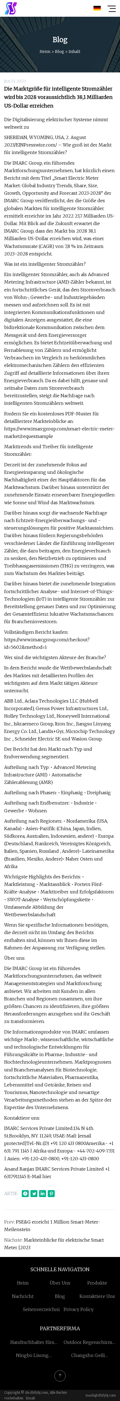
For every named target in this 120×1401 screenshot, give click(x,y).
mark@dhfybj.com (101, 1395)
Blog (59, 51)
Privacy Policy (78, 1309)
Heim (45, 51)
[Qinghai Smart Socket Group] (11, 8)
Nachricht (22, 1296)
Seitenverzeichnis (42, 1309)
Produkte (97, 1283)
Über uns (60, 1283)
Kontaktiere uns (97, 1296)
